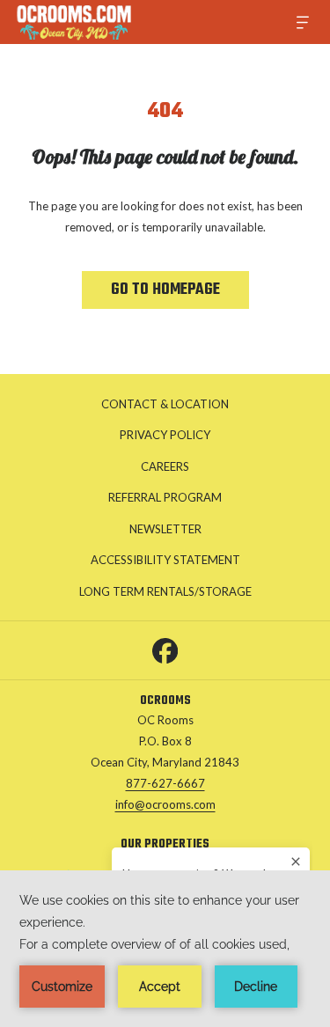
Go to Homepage (165, 290)
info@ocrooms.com (165, 804)
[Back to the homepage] (74, 22)
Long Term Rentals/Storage (183, 594)
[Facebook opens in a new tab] (165, 647)
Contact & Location (165, 404)
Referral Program (165, 497)
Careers (165, 466)
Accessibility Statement (165, 560)
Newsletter (165, 529)
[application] (165, 948)
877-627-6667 (165, 783)
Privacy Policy (165, 435)
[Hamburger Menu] (296, 22)
